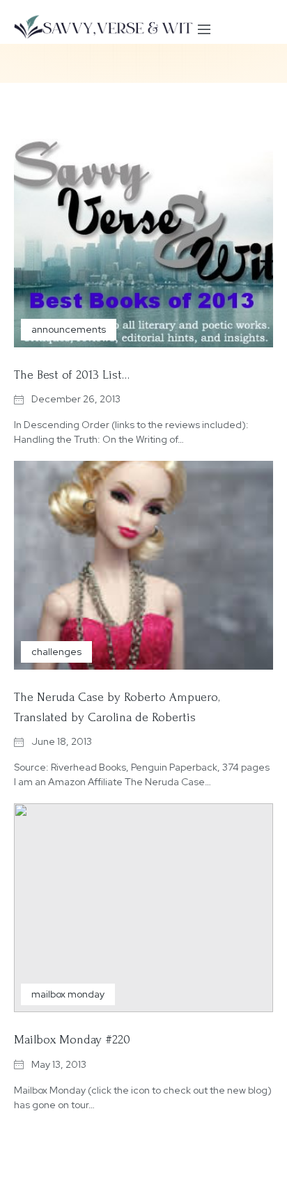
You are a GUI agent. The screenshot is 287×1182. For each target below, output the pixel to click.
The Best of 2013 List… (72, 374)
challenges (56, 651)
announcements (68, 329)
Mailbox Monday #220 (72, 1039)
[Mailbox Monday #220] (143, 907)
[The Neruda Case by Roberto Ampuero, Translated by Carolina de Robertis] (143, 565)
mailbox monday (67, 994)
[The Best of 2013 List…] (143, 243)
